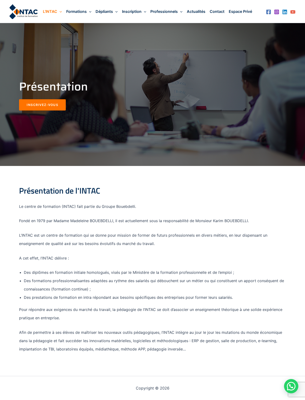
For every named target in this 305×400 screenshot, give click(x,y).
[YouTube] (292, 12)
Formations (76, 11)
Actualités (196, 11)
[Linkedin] (284, 12)
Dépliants (104, 11)
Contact (217, 11)
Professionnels (164, 11)
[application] (59, 11)
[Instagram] (276, 12)
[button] (291, 386)
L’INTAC (50, 11)
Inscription (132, 11)
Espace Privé (240, 11)
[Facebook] (268, 12)
